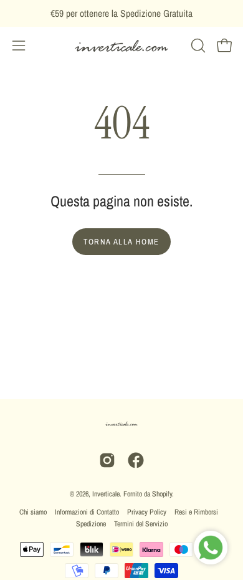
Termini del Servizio (141, 524)
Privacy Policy (146, 512)
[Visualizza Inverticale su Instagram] (107, 460)
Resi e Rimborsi (196, 512)
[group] (121, 13)
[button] (197, 45)
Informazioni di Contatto (87, 512)
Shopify (162, 494)
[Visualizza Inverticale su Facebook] (135, 460)
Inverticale (106, 494)
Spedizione (91, 524)
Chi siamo (33, 512)
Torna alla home (121, 241)
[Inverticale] (121, 46)
